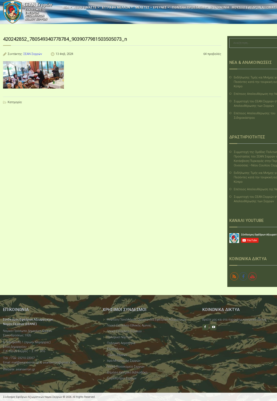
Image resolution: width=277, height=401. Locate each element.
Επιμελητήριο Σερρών (121, 378)
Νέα (65, 7)
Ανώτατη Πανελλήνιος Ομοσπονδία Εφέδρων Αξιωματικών (146, 319)
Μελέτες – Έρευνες (151, 7)
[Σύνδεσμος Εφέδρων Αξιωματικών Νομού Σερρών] (28, 12)
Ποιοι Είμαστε (85, 7)
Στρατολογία (115, 349)
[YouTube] (213, 327)
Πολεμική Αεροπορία (121, 343)
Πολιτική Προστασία (188, 7)
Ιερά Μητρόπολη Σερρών (124, 361)
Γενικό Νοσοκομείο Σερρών (126, 366)
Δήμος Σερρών (117, 355)
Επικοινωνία (219, 7)
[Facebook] (205, 327)
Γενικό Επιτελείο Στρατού (124, 331)
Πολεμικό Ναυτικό (119, 337)
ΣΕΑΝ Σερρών (32, 54)
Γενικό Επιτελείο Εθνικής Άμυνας (129, 325)
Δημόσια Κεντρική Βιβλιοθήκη (127, 372)
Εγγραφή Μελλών (116, 7)
